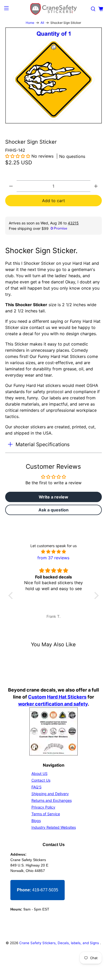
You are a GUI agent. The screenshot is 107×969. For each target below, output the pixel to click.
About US (39, 773)
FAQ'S (36, 787)
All (42, 22)
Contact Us (40, 780)
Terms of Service (45, 814)
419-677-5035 (37, 890)
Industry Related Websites (53, 827)
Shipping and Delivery (50, 793)
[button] (18, 156)
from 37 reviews (53, 557)
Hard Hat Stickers (66, 697)
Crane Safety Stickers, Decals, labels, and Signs (59, 943)
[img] (53, 551)
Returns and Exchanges (51, 800)
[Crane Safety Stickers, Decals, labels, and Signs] (53, 9)
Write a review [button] (53, 497)
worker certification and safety (53, 704)
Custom (37, 697)
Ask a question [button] (53, 509)
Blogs (36, 820)
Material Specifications (43, 444)
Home (30, 22)
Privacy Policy (43, 807)
